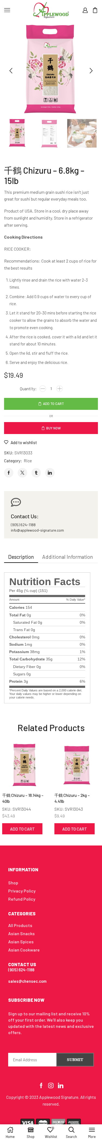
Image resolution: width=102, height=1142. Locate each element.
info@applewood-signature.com (37, 530)
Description (21, 557)
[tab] (21, 557)
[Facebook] (41, 1085)
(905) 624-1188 (23, 524)
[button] (11, 70)
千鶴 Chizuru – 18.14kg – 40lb (23, 798)
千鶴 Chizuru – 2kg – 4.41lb (72, 798)
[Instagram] (51, 1085)
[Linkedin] (60, 1085)
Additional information (67, 557)
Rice (28, 460)
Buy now (53, 428)
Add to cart (53, 403)
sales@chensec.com (27, 981)
